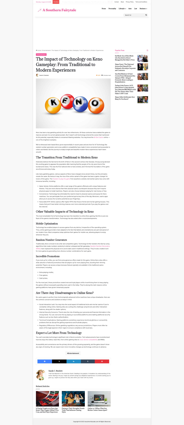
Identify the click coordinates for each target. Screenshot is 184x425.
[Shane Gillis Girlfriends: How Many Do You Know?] (143, 99)
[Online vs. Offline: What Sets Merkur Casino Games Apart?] (99, 398)
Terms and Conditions (141, 2)
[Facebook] (44, 361)
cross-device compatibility (88, 340)
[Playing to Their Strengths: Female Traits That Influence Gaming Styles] (73, 398)
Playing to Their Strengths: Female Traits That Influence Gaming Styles (73, 410)
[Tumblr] (88, 361)
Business (143, 8)
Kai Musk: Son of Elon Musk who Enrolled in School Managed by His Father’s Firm (125, 58)
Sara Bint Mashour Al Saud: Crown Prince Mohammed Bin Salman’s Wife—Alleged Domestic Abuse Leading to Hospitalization (125, 78)
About (122, 2)
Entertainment (46, 50)
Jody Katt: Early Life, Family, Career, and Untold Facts (76, 2)
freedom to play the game (61, 179)
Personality (112, 8)
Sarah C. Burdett (44, 75)
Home (104, 8)
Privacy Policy (130, 2)
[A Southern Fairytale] (56, 10)
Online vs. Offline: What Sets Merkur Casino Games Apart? (97, 409)
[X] (59, 361)
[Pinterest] (102, 361)
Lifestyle (122, 8)
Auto (130, 8)
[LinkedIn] (74, 361)
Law (135, 8)
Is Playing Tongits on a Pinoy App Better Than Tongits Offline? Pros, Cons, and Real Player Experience (47, 410)
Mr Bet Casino (98, 137)
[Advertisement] (92, 33)
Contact (117, 2)
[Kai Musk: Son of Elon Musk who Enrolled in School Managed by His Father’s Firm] (143, 58)
